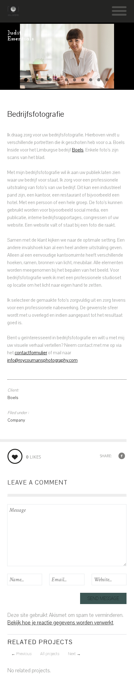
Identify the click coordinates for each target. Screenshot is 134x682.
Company (16, 420)
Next (74, 653)
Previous (21, 653)
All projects (49, 653)
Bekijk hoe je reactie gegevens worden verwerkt (60, 622)
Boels (78, 150)
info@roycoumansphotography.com (42, 360)
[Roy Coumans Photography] (13, 13)
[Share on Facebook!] (122, 456)
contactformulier (31, 353)
